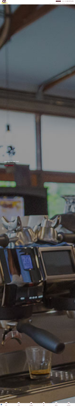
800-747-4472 (68, 1)
